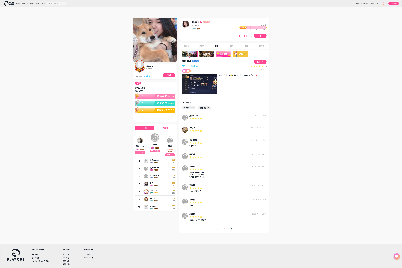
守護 (169, 75)
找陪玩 (18, 3)
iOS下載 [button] (87, 254)
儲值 (372, 3)
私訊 (260, 36)
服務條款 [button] (34, 254)
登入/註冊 (393, 3)
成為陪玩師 (364, 3)
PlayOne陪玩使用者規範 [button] (40, 261)
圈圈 (37, 3)
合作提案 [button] (66, 254)
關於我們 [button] (66, 261)
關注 (245, 36)
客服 (357, 3)
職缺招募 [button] (66, 264)
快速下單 (25, 3)
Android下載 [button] (88, 258)
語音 (31, 3)
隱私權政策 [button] (35, 258)
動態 (43, 3)
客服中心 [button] (66, 258)
